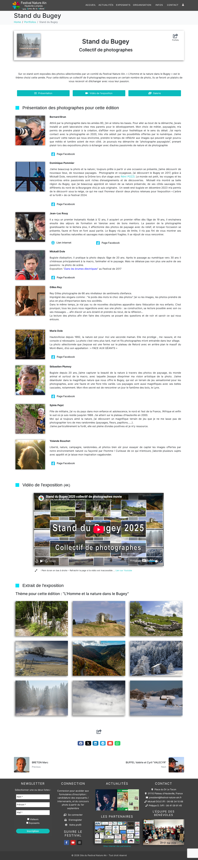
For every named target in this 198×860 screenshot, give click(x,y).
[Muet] (146, 561)
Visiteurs (33, 819)
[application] (99, 529)
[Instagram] (79, 842)
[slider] (153, 561)
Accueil (91, 5)
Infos (159, 5)
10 (37, 561)
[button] (81, 743)
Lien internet (63, 242)
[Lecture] (41, 561)
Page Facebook (66, 153)
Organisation (142, 5)
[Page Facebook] (53, 154)
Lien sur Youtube (124, 570)
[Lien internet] (53, 243)
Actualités (106, 5)
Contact (173, 5)
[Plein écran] (161, 561)
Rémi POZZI (127, 176)
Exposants (123, 5)
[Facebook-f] (66, 842)
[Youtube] (73, 842)
